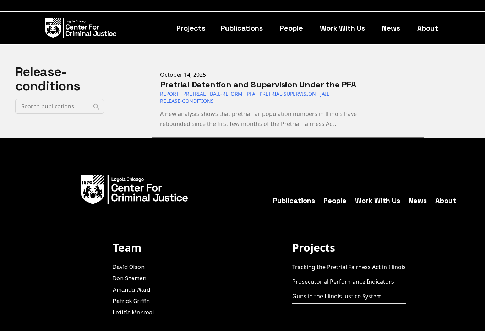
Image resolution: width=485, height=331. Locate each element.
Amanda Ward (131, 289)
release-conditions (187, 100)
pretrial (194, 93)
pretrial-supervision (288, 93)
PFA (251, 93)
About (427, 28)
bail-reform (226, 93)
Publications (242, 28)
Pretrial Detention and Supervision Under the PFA (258, 84)
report (169, 93)
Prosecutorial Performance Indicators (343, 281)
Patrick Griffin (131, 301)
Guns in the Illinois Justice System (337, 296)
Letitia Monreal (133, 312)
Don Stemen (129, 278)
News (391, 28)
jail (324, 93)
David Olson (129, 267)
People (291, 28)
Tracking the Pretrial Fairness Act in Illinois (349, 267)
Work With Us (342, 28)
